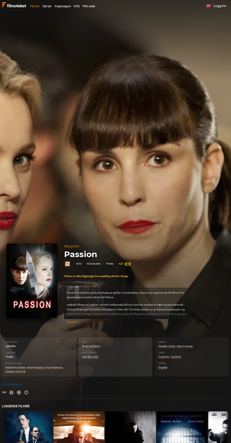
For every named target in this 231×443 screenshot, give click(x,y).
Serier (47, 6)
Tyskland (176, 356)
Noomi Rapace (35, 367)
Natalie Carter (166, 346)
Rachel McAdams (15, 367)
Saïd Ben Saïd (90, 356)
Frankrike (163, 356)
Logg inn (219, 6)
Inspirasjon (63, 6)
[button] (208, 5)
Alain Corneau (184, 346)
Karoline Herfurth (15, 371)
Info (77, 6)
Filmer (35, 6)
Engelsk (163, 367)
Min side (89, 6)
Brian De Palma (91, 346)
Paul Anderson (54, 367)
